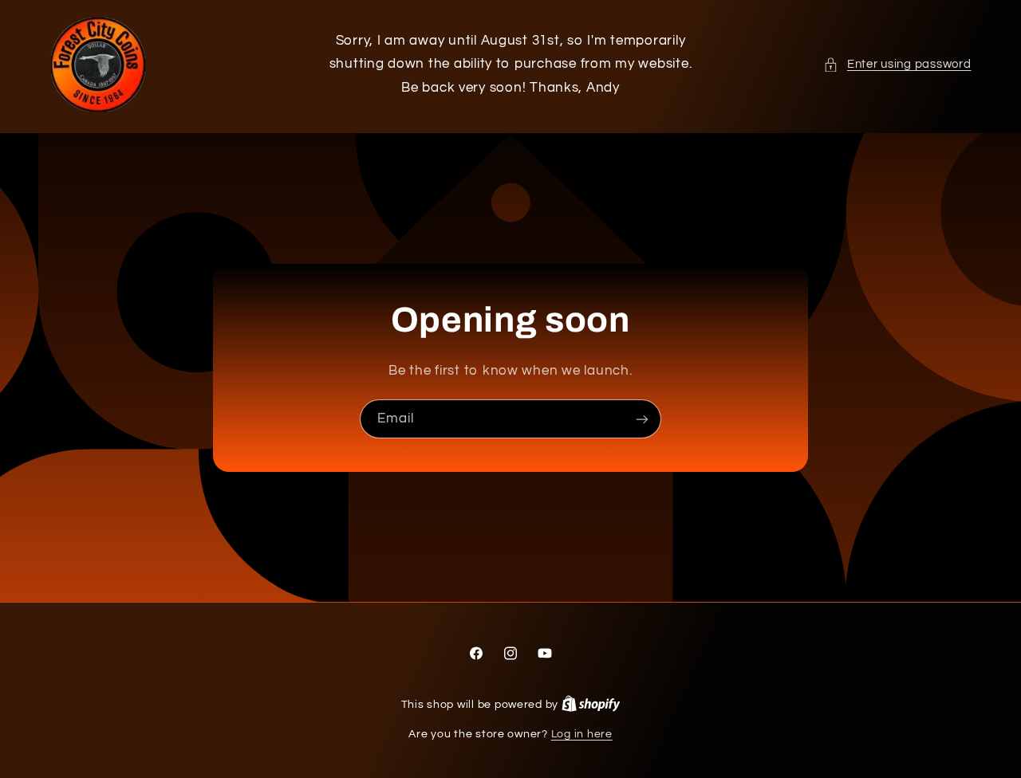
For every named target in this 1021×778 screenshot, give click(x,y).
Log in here (582, 734)
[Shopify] (591, 704)
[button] (897, 64)
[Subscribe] (642, 418)
